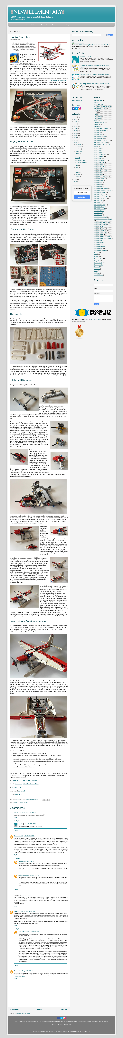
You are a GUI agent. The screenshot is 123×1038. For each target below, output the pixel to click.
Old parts (96, 261)
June (77, 165)
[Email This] (43, 800)
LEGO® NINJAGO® (99, 205)
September (79, 151)
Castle (96, 110)
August (78, 153)
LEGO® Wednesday (99, 246)
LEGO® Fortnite (98, 172)
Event (95, 120)
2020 (75, 131)
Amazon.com (17, 780)
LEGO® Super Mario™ (100, 232)
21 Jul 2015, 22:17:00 (26, 895)
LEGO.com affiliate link (18, 19)
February (78, 174)
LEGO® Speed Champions (101, 222)
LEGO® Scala (98, 213)
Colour (96, 114)
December (79, 144)
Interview (96, 126)
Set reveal (97, 267)
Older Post (64, 1010)
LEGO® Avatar (98, 134)
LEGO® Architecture (100, 130)
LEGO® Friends (98, 174)
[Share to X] (46, 800)
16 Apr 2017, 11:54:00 (27, 971)
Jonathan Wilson (18, 911)
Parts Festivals (98, 263)
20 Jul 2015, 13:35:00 (30, 812)
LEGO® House (98, 182)
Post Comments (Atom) (24, 1013)
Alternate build (98, 100)
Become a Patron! (77, 100)
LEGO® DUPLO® (99, 162)
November (79, 146)
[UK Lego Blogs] (79, 338)
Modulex (96, 256)
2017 (75, 137)
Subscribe (81, 197)
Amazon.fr (18, 794)
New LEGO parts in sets (34, 25)
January (78, 176)
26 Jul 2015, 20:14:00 (33, 931)
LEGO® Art (97, 132)
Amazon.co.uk (16, 787)
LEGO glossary (68, 25)
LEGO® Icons (98, 184)
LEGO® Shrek (98, 215)
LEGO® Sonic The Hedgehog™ (103, 219)
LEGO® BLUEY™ (99, 138)
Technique (97, 273)
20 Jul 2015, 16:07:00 (33, 875)
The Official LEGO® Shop (31, 784)
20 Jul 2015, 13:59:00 (30, 824)
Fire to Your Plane (80, 160)
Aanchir (21, 861)
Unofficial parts (98, 275)
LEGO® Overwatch (99, 209)
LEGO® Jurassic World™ (101, 188)
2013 (75, 182)
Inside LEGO (97, 124)
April (77, 169)
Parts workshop (98, 265)
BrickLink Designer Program (102, 106)
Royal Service (18, 971)
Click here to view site (20, 976)
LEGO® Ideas (98, 186)
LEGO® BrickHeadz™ (100, 143)
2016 (75, 140)
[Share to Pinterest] (49, 800)
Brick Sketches (98, 104)
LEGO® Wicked (98, 248)
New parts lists (98, 259)
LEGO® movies (98, 201)
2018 (75, 135)
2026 (75, 117)
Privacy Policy (56, 1024)
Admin (20, 824)
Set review (26, 802)
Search (20, 25)
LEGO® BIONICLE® (100, 136)
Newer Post (14, 1010)
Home (12, 25)
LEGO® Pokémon (99, 211)
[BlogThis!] (44, 800)
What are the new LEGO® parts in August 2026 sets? (94, 74)
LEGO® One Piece (99, 207)
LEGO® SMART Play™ (100, 217)
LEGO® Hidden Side (100, 178)
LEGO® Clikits (98, 152)
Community (97, 118)
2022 (75, 126)
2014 (75, 179)
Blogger (87, 1031)
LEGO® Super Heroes (100, 230)
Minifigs (96, 252)
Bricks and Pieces (96, 319)
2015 (75, 142)
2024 (75, 121)
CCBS (95, 112)
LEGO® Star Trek (99, 226)
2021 (75, 128)
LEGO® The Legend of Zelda (102, 236)
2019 (75, 133)
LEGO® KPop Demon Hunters (102, 190)
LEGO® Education (99, 166)
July (77, 156)
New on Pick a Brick (53, 25)
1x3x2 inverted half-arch (81, 162)
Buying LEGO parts (99, 108)
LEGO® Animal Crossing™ (101, 128)
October (78, 149)
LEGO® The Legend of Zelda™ (102, 238)
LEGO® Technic (18, 802)
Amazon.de (21, 791)
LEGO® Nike (97, 203)
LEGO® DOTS (98, 158)
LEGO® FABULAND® (100, 170)
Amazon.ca (18, 784)
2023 (75, 124)
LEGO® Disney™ (99, 156)
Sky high (77, 158)
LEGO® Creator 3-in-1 (100, 154)
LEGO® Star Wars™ (100, 228)
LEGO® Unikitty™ (99, 242)
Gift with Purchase (99, 122)
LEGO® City (97, 148)
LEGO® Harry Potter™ (100, 176)
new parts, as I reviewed (58, 80)
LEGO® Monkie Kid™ (100, 198)
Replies (18, 820)
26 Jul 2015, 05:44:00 (29, 911)
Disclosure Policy (66, 1024)
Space (96, 271)
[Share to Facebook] (48, 800)
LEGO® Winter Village (100, 250)
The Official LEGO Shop (29, 780)
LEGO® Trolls (98, 240)
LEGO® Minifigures (99, 194)
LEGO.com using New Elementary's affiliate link (93, 45)
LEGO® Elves (98, 168)
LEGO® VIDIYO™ (99, 244)
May (77, 167)
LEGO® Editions (98, 164)
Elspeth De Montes (19, 812)
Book (95, 102)
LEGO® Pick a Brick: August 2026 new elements (93, 56)
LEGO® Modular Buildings (101, 196)
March (77, 172)
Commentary (98, 116)
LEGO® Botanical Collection (102, 140)
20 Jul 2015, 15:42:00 (28, 861)
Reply (15, 817)
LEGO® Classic (98, 150)
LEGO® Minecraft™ (99, 192)
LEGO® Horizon (98, 180)
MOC (95, 254)
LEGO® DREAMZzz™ (100, 160)
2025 (75, 119)
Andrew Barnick (18, 836)
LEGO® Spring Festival (100, 224)
